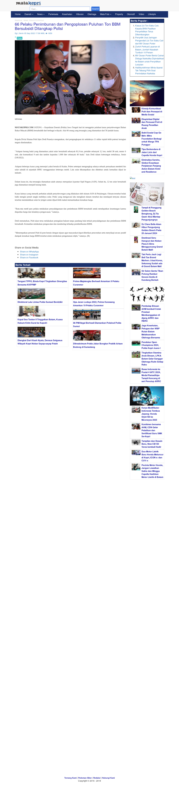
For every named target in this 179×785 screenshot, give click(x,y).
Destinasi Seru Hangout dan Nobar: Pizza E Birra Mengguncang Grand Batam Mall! (152, 243)
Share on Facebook (29, 257)
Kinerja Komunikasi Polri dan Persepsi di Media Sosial (152, 111)
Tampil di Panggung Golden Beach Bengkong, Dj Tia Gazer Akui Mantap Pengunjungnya (151, 213)
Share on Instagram (29, 254)
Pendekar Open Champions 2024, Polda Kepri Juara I (151, 345)
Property (119, 14)
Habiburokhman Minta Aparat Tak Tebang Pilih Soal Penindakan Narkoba (148, 70)
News (40, 14)
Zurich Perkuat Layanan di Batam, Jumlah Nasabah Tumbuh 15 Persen (147, 49)
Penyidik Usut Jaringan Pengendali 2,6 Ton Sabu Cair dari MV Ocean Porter (149, 40)
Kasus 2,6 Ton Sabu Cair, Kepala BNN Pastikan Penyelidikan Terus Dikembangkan (147, 30)
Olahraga (92, 14)
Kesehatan (67, 14)
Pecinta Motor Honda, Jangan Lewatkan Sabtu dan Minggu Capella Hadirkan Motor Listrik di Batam (152, 471)
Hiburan (80, 14)
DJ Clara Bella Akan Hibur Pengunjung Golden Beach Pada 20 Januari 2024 (151, 229)
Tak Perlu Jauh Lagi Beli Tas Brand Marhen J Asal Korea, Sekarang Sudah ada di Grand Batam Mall (152, 260)
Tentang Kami (70, 777)
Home (18, 14)
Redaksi (97, 777)
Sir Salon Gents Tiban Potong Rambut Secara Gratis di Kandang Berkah (152, 275)
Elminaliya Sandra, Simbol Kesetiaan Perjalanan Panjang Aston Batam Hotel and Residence (151, 165)
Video (141, 14)
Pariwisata (53, 14)
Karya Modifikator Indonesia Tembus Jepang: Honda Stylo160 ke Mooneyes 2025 (151, 413)
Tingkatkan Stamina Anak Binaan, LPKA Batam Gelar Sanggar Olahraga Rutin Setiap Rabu (152, 358)
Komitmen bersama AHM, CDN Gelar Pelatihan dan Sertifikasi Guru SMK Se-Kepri (152, 430)
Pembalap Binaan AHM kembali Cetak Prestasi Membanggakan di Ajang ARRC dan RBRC (151, 313)
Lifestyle (152, 14)
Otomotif (131, 14)
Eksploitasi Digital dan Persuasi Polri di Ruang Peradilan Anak (152, 124)
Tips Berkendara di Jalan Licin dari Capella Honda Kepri (152, 152)
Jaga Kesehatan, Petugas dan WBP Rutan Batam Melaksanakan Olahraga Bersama (151, 331)
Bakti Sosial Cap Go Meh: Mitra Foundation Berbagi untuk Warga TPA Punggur (151, 138)
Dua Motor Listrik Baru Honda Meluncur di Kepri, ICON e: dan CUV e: (152, 456)
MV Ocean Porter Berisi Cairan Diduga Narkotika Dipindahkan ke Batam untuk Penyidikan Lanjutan (149, 60)
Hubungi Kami (108, 777)
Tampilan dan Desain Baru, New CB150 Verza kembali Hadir (152, 443)
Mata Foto (105, 14)
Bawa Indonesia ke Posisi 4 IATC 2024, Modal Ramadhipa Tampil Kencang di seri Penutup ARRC (151, 375)
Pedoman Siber (85, 777)
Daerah (28, 14)
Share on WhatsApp (29, 251)
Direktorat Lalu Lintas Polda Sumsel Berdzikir (40, 301)
